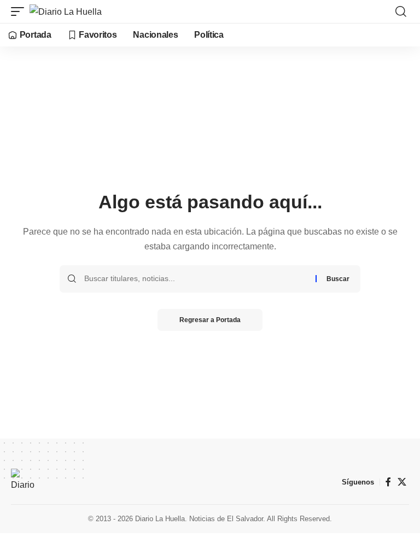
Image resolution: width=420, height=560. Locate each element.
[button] (20, 11)
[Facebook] (388, 482)
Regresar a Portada (210, 320)
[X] (402, 482)
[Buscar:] (196, 279)
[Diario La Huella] (66, 11)
